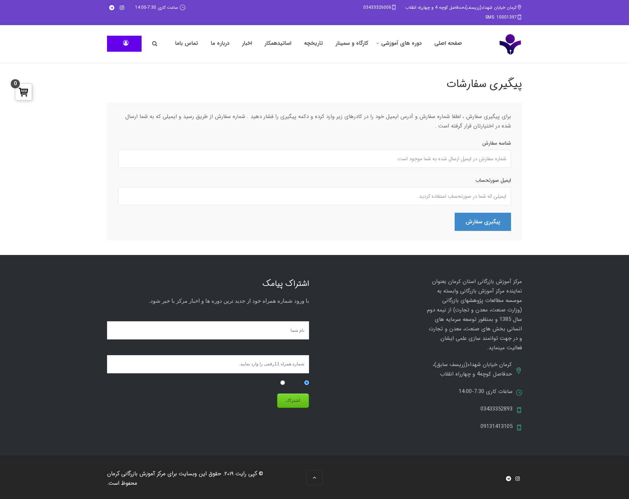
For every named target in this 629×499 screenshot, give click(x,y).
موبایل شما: (296, 348)
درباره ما (220, 43)
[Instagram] (122, 7)
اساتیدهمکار (278, 43)
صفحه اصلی (448, 43)
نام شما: (300, 314)
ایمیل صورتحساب (493, 180)
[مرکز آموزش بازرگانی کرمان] (510, 44)
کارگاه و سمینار (352, 43)
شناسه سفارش (496, 143)
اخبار (247, 43)
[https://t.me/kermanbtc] (111, 7)
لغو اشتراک (264, 383)
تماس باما (186, 43)
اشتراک (295, 383)
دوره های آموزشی (401, 43)
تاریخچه (313, 43)
